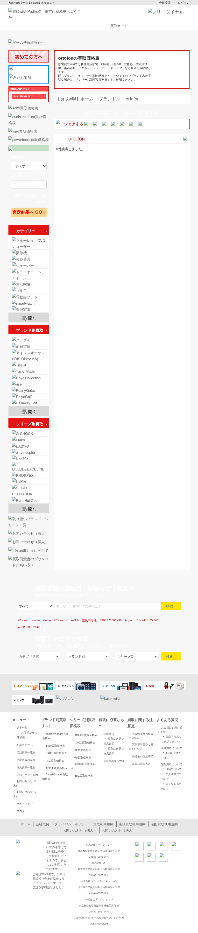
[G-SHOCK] (28, 433)
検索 (170, 605)
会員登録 (164, 2)
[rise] (28, 384)
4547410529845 (148, 620)
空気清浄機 (89, 620)
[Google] (28, 340)
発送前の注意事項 (142, 756)
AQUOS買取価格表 (85, 735)
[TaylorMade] (28, 371)
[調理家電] (28, 309)
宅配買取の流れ (26, 760)
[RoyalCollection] (28, 378)
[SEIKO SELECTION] (28, 491)
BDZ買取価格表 (83, 775)
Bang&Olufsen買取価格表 (55, 776)
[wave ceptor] (28, 452)
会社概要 (42, 823)
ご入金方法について (171, 776)
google (35, 620)
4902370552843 (29, 627)
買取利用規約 (103, 823)
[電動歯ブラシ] (28, 297)
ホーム (26, 823)
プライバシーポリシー (71, 823)
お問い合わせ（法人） (118, 830)
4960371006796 (111, 620)
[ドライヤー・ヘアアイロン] (28, 275)
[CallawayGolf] (28, 403)
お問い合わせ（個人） (80, 830)
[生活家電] (28, 284)
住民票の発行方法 (114, 761)
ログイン (184, 2)
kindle (47, 620)
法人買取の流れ (26, 767)
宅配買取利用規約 (164, 823)
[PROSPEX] (28, 475)
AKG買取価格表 (55, 760)
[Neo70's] (28, 459)
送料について (171, 768)
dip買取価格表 (82, 757)
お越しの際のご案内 (171, 754)
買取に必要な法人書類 (114, 750)
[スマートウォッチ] (28, 303)
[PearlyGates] (28, 390)
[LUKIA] (28, 481)
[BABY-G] (28, 446)
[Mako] (28, 440)
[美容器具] (28, 259)
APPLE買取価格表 (56, 768)
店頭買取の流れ (26, 752)
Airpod (129, 620)
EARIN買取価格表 (56, 753)
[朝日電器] (28, 346)
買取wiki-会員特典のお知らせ (141, 736)
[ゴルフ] (28, 290)
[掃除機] (28, 253)
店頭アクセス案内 (27, 775)
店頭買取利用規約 (132, 823)
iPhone (23, 620)
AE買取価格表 (82, 750)
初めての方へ (25, 745)
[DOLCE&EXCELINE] (28, 467)
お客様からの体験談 (27, 734)
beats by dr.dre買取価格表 (55, 736)
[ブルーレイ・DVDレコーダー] (28, 243)
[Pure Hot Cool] (28, 500)
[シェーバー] (28, 265)
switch (75, 620)
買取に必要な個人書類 (114, 740)
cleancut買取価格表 (83, 766)
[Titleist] (28, 365)
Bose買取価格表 (55, 745)
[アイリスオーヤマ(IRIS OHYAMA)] (28, 356)
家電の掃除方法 (141, 763)
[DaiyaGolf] (28, 396)
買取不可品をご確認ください (141, 746)
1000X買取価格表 (84, 742)
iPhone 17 (61, 620)
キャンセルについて (171, 786)
